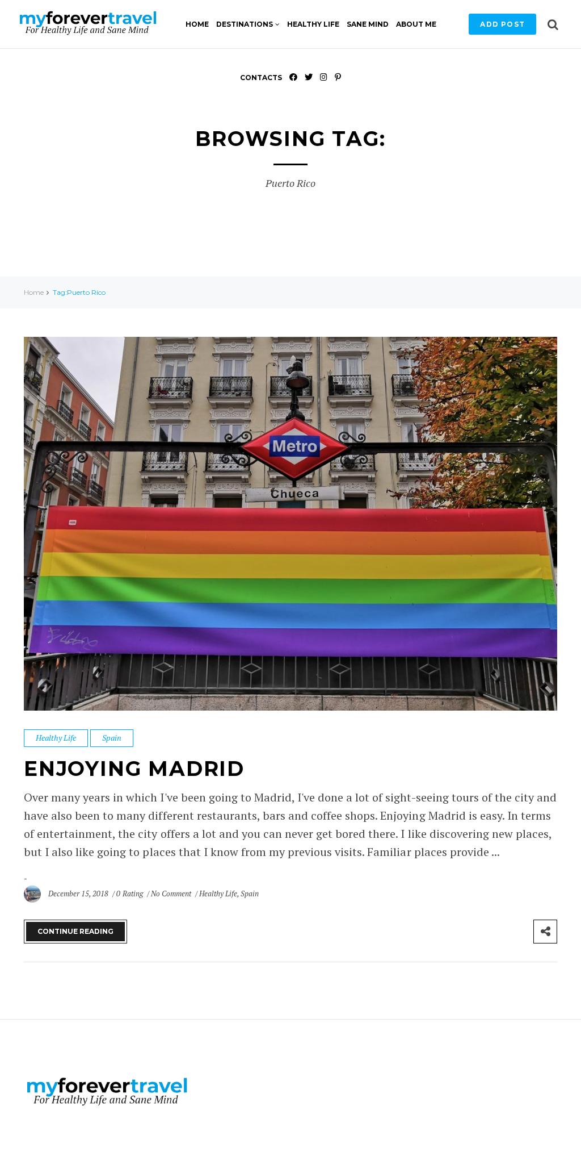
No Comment (172, 893)
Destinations (244, 24)
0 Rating (129, 893)
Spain (111, 737)
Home (197, 24)
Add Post (502, 24)
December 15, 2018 (79, 893)
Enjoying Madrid (134, 768)
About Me (416, 24)
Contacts (261, 77)
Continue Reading (75, 931)
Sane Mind (368, 24)
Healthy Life (313, 24)
